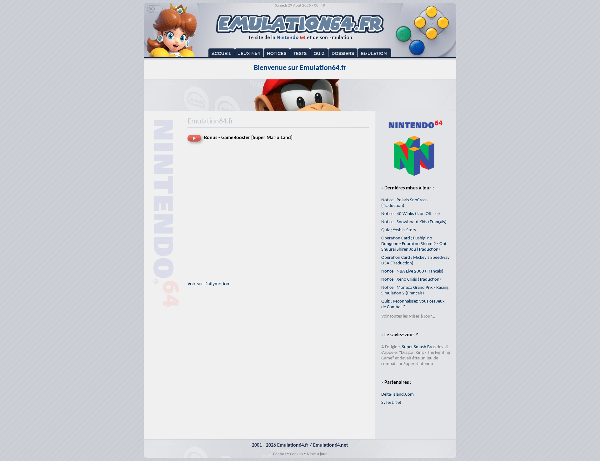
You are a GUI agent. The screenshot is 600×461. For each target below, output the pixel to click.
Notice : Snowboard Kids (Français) (414, 222)
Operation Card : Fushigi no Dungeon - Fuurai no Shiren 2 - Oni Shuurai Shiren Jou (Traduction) (413, 244)
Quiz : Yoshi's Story (398, 230)
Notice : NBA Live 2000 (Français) (412, 271)
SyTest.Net (391, 402)
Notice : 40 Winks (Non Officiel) (410, 214)
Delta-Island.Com (397, 394)
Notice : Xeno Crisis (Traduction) (411, 279)
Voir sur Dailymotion (208, 284)
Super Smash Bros (419, 347)
